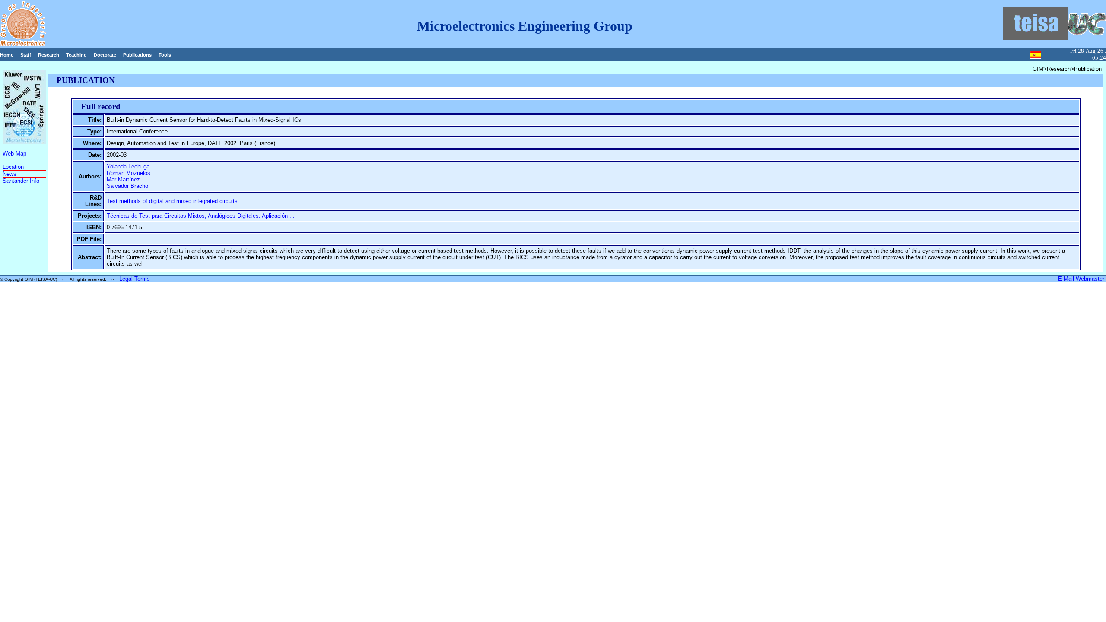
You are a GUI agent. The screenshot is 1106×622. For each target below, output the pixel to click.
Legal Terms (134, 279)
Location (13, 167)
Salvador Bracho (127, 186)
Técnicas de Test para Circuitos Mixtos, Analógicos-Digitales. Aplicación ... (201, 216)
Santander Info (21, 181)
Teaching (76, 54)
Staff (25, 54)
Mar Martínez (123, 179)
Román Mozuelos (128, 173)
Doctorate (105, 54)
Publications (137, 54)
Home (6, 54)
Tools (165, 54)
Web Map (14, 153)
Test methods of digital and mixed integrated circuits (172, 201)
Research (48, 54)
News (9, 174)
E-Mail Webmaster (1082, 279)
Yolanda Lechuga (128, 166)
